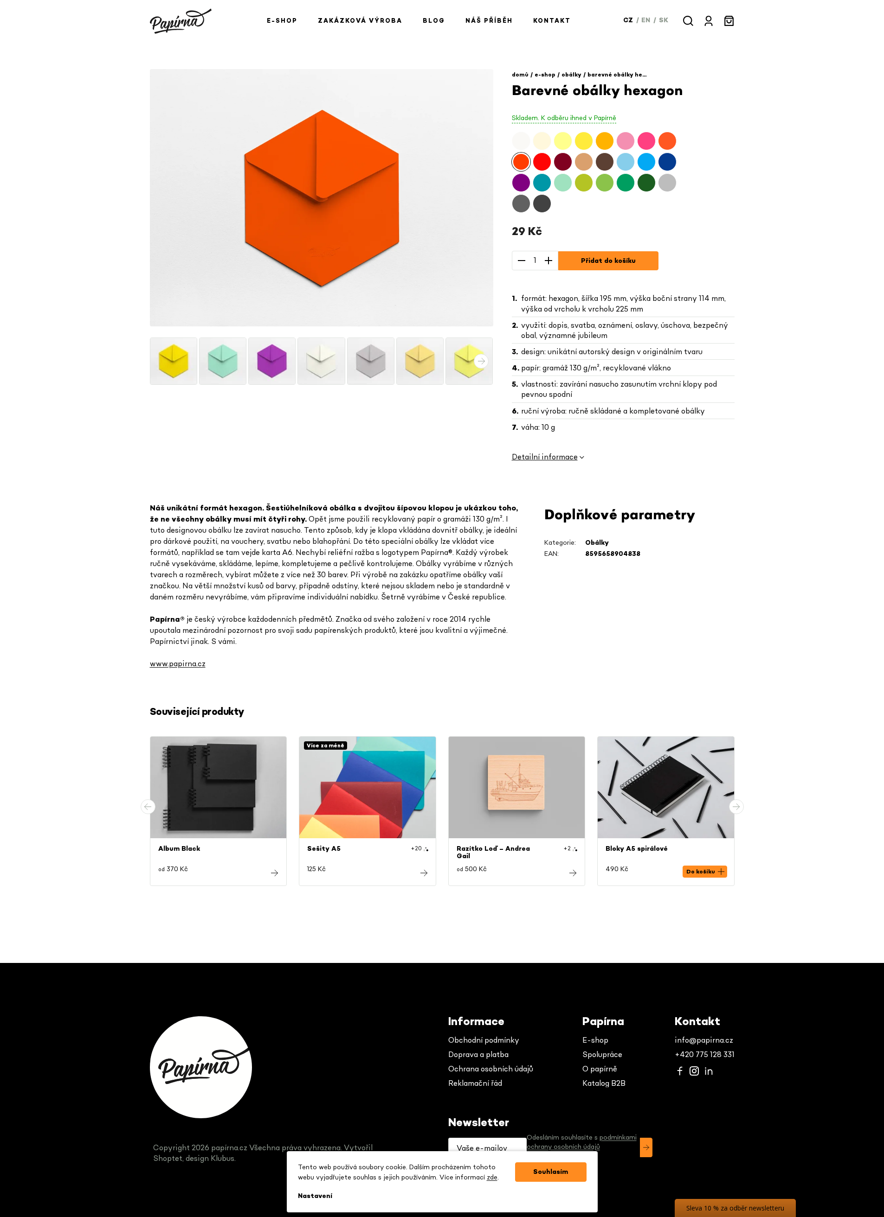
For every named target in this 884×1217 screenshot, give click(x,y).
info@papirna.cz (704, 1040)
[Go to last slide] (148, 806)
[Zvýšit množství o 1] (548, 260)
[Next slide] (736, 806)
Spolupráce (602, 1054)
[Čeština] (629, 20)
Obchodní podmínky (483, 1040)
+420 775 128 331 (705, 1054)
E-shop (595, 1040)
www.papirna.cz (178, 664)
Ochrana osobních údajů (490, 1069)
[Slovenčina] (663, 20)
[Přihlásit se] (646, 1147)
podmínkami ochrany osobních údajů (582, 1142)
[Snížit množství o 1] (521, 260)
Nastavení (315, 1196)
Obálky (597, 543)
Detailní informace (545, 457)
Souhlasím (550, 1172)
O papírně (599, 1069)
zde (492, 1177)
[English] (646, 20)
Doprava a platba (478, 1054)
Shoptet (167, 1158)
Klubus (222, 1158)
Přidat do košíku (608, 261)
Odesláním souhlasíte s (582, 1142)
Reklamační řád (475, 1083)
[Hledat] (688, 20)
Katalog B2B (604, 1083)
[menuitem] (282, 20)
